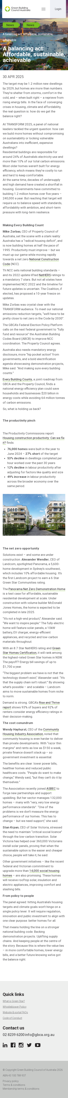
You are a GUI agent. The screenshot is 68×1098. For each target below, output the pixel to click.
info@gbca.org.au (39, 1035)
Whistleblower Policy (14, 1006)
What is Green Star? (14, 1001)
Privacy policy (11, 1081)
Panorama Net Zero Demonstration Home (37, 589)
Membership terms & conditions (21, 1088)
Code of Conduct (12, 1018)
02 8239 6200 (13, 1035)
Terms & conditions (14, 1084)
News (10, 25)
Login (58, 9)
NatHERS (45, 275)
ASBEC (51, 788)
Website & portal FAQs (15, 1012)
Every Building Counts (17, 379)
